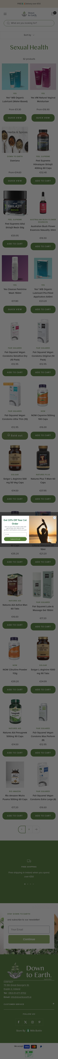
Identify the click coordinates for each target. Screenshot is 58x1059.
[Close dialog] (54, 517)
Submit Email (15, 539)
